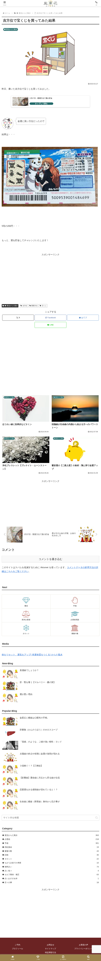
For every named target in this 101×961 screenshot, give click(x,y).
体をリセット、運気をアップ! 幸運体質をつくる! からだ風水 (32, 654)
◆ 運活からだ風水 (11, 306)
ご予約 (17, 945)
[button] (96, 817)
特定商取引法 (50, 952)
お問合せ (50, 945)
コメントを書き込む (50, 559)
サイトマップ (50, 949)
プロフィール (17, 949)
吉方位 (24, 306)
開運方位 (34, 306)
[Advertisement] (50, 275)
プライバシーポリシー (83, 949)
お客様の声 (83, 945)
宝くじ (44, 306)
